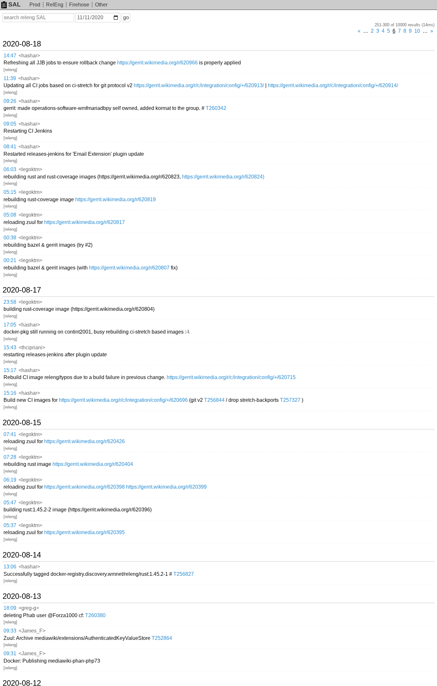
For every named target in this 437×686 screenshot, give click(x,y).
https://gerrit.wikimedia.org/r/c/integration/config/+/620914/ (333, 85)
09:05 (10, 124)
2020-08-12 (22, 683)
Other (101, 4)
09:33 (10, 630)
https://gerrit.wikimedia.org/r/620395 (84, 532)
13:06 (10, 566)
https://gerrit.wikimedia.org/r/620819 (115, 199)
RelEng (54, 4)
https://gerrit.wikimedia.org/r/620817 (84, 222)
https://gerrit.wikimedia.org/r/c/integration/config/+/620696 (123, 400)
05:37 (10, 525)
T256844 (214, 400)
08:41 (10, 146)
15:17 (10, 370)
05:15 (10, 192)
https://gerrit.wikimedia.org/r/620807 (129, 267)
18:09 (10, 608)
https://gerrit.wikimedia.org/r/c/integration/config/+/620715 (231, 377)
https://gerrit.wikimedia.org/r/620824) (223, 176)
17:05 (10, 324)
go (126, 17)
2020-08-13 (22, 596)
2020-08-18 (22, 43)
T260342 (216, 108)
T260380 (95, 615)
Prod (34, 4)
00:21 (10, 260)
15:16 (10, 393)
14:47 (10, 55)
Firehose (79, 4)
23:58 (10, 302)
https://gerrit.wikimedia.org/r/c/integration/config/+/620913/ (199, 85)
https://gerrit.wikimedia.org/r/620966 (157, 62)
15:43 (10, 347)
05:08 (10, 215)
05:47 (10, 502)
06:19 (10, 480)
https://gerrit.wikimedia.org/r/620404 (92, 464)
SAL (14, 4)
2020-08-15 (22, 422)
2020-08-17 (22, 290)
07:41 (10, 434)
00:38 (10, 237)
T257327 (290, 400)
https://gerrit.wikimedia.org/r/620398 (84, 487)
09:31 (10, 653)
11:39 (10, 78)
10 (417, 31)
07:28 (10, 457)
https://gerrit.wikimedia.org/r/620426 (84, 441)
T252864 (162, 638)
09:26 (10, 101)
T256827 (183, 574)
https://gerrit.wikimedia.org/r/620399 (166, 487)
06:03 (10, 169)
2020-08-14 (22, 555)
